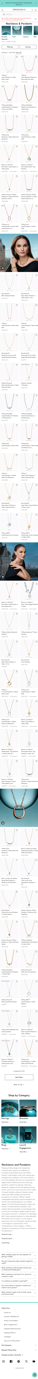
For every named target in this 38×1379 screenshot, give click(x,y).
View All (18, 52)
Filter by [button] (10, 47)
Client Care (6, 1308)
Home (3, 41)
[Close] (35, 19)
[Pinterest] (19, 1361)
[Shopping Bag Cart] (35, 10)
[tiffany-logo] (18, 10)
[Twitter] (26, 1361)
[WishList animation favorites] (32, 10)
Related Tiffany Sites (9, 1350)
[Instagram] (3, 1361)
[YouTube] (34, 1361)
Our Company (6, 1345)
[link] (19, 1255)
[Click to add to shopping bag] (17, 57)
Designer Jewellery (11, 41)
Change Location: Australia (11, 1355)
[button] (2, 10)
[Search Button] (4, 14)
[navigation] (2, 10)
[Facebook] (11, 1361)
